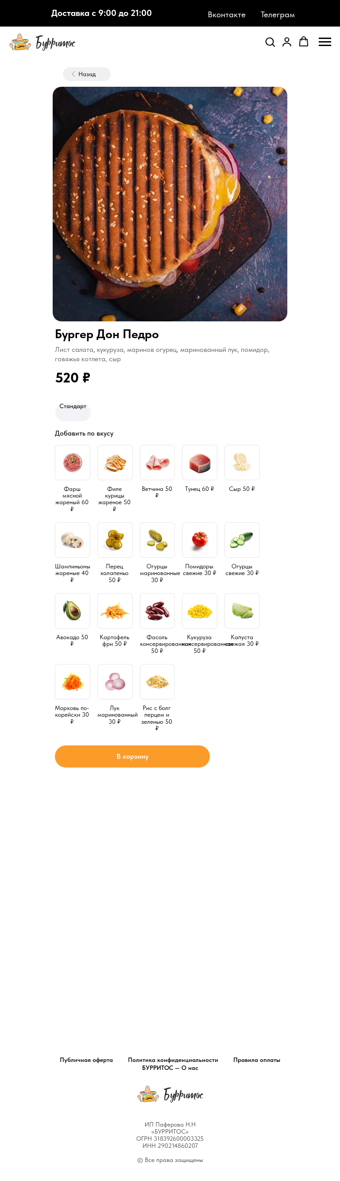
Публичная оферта (86, 1059)
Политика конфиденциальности (173, 1059)
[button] (270, 41)
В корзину (132, 756)
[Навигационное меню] (325, 42)
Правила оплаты (256, 1059)
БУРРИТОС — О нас (170, 1067)
